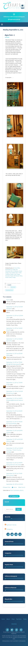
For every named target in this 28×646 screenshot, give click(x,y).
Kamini (8, 300)
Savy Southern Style (13, 272)
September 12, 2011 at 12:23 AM (14, 315)
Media (25, 619)
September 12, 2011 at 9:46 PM (14, 398)
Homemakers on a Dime (10, 269)
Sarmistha (9, 341)
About (8, 619)
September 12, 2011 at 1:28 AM (14, 328)
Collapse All (14, 496)
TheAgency (9, 529)
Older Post (21, 487)
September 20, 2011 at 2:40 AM (14, 484)
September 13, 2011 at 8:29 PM (14, 430)
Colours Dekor (17, 268)
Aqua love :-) (10, 35)
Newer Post (7, 487)
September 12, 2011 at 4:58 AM (14, 339)
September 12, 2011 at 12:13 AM (14, 306)
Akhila (8, 355)
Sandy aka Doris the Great (13, 464)
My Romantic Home (18, 275)
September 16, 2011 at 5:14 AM (14, 473)
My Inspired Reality (11, 423)
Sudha (8, 384)
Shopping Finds (9, 290)
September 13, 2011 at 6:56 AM (14, 411)
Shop (13, 619)
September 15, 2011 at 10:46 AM (14, 448)
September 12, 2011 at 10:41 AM (14, 391)
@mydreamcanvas (14, 19)
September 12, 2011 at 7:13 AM (14, 362)
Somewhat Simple (9, 275)
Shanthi (8, 330)
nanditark (9, 308)
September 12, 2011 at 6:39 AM (14, 353)
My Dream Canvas (11, 525)
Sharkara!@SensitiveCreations (14, 400)
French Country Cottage (10, 277)
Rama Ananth (10, 475)
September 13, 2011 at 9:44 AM (14, 421)
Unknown (8, 441)
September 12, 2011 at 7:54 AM (14, 382)
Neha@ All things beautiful (13, 364)
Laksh (8, 317)
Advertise (14, 624)
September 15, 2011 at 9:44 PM (14, 462)
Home (15, 487)
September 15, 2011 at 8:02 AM (14, 439)
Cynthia (8, 432)
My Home (13, 287)
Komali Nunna (10, 393)
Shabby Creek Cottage (15, 274)
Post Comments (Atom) (16, 490)
